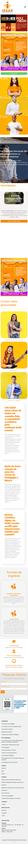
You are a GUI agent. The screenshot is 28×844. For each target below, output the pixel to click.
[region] (14, 23)
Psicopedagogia (5, 747)
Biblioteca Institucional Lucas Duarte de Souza (13, 787)
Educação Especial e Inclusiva (9, 750)
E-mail (3, 815)
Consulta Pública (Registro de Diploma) (11, 798)
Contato (3, 804)
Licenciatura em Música (14, 370)
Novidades (4, 117)
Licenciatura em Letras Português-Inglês (14, 339)
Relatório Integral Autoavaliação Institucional (12, 782)
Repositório (4, 790)
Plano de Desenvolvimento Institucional (11, 779)
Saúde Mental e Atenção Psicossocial (10, 744)
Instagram (4, 813)
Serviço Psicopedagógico (7, 795)
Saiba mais (4, 167)
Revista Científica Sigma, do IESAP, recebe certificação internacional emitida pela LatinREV (12, 524)
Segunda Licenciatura (7, 731)
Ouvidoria (4, 785)
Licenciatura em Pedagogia (14, 400)
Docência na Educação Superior (9, 752)
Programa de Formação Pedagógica (10, 734)
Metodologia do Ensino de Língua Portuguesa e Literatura (13, 759)
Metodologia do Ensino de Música (10, 762)
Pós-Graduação (6, 98)
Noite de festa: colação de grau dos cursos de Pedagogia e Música (13, 473)
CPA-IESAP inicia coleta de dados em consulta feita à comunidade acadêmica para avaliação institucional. (13, 419)
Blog (3, 771)
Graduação (4, 79)
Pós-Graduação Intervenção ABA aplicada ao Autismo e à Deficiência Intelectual (12, 741)
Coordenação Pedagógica (8, 755)
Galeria (3, 773)
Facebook (4, 810)
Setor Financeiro (6, 793)
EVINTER (4, 768)
